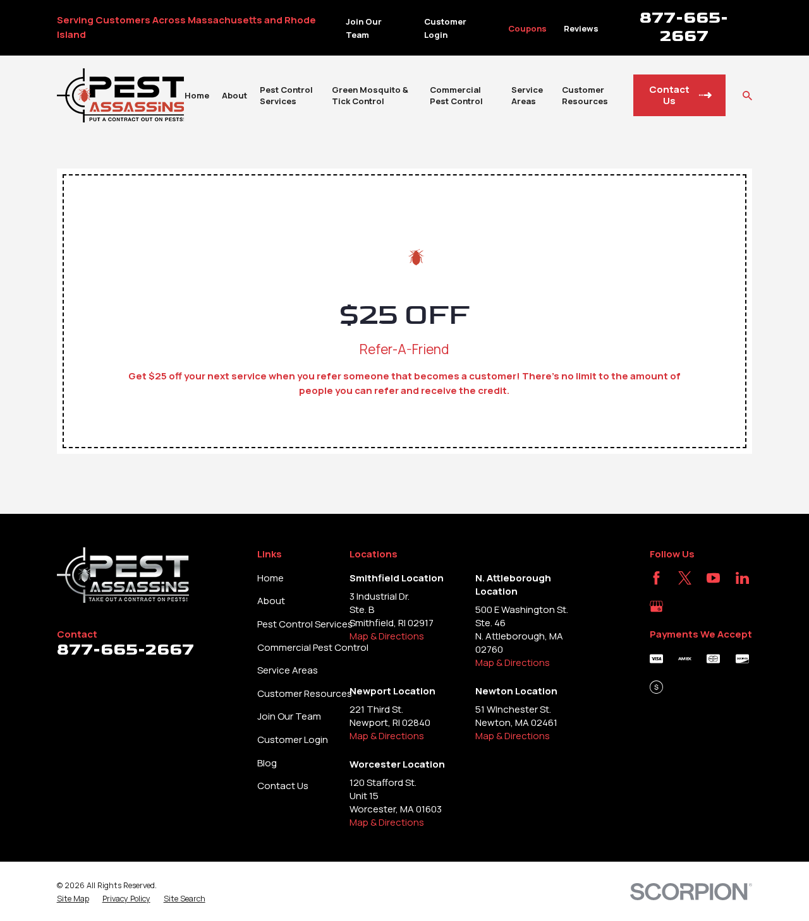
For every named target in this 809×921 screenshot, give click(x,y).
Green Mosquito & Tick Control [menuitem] (370, 95)
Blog (267, 762)
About (271, 600)
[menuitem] (73, 899)
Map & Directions (387, 636)
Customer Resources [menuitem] (585, 95)
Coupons (527, 28)
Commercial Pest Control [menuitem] (456, 95)
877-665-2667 (684, 27)
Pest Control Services (305, 624)
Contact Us (282, 785)
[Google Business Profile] (656, 606)
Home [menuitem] (197, 95)
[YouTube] (713, 578)
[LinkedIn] (742, 578)
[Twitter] (684, 578)
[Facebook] (656, 578)
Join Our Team (289, 716)
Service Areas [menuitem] (527, 95)
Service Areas (287, 670)
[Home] (120, 95)
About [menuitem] (234, 95)
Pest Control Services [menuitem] (286, 95)
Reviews (581, 28)
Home (270, 578)
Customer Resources (304, 693)
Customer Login (292, 739)
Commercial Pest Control (312, 647)
